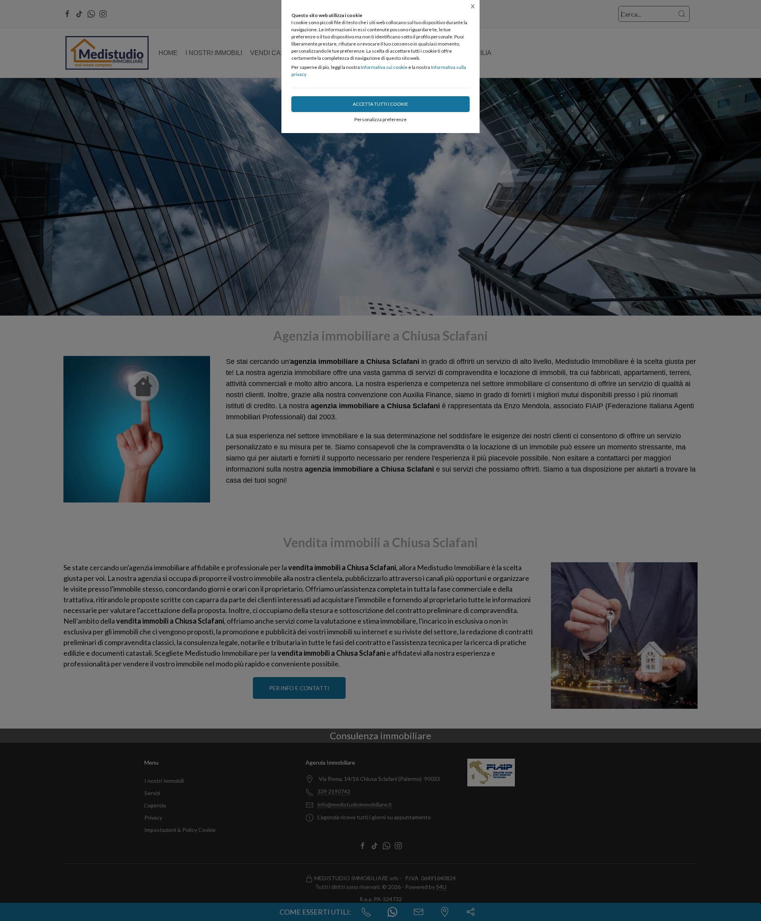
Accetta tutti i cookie (380, 104)
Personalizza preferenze (380, 119)
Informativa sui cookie (384, 67)
